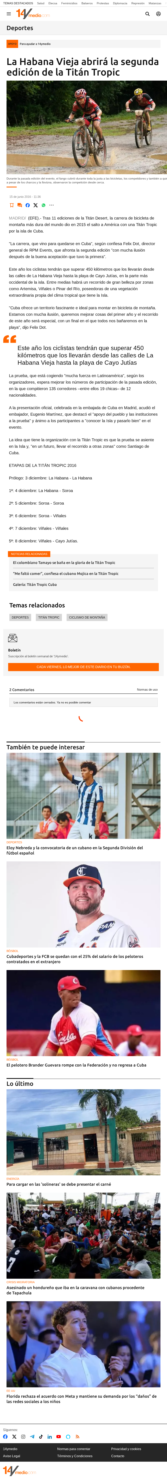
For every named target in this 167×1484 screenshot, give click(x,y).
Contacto (117, 1456)
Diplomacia (120, 3)
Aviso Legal (11, 1456)
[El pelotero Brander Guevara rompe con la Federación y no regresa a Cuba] (83, 1013)
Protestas (103, 3)
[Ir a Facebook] (6, 1436)
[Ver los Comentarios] (20, 205)
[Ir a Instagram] (24, 1436)
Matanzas (155, 3)
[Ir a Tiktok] (42, 1436)
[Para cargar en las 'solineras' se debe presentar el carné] (83, 1132)
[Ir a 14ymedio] (34, 14)
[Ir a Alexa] (69, 1436)
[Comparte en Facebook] (28, 205)
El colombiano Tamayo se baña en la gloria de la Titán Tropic (64, 562)
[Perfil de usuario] (158, 13)
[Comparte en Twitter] (36, 205)
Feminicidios (69, 3)
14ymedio (10, 1449)
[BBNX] (19, 1471)
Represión (138, 3)
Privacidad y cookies (126, 1449)
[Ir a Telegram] (33, 1436)
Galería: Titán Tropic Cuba (35, 584)
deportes (20, 617)
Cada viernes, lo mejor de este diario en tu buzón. (84, 667)
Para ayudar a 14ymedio (35, 43)
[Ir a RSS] (78, 1436)
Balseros (87, 3)
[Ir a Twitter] (15, 1436)
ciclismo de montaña (87, 617)
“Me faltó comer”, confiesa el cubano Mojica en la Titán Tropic (66, 573)
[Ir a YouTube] (59, 1436)
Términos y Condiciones (74, 1456)
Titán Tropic (48, 617)
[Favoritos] (12, 205)
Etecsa (52, 3)
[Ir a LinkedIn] (50, 1436)
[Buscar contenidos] (147, 14)
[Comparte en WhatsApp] (44, 205)
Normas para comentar (73, 1449)
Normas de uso (147, 689)
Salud (40, 3)
